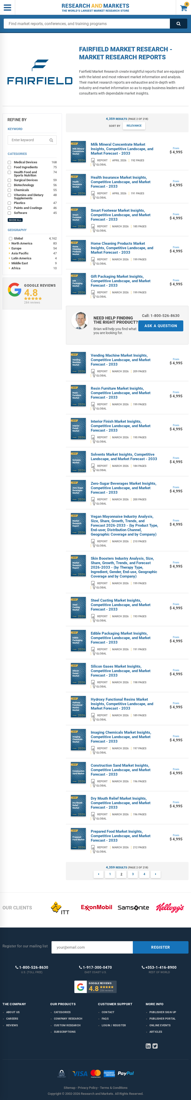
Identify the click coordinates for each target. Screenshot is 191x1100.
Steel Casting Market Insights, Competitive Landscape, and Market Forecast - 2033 (120, 605)
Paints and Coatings (35, 207)
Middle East (33, 263)
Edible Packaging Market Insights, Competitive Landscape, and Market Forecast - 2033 (120, 638)
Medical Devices (35, 162)
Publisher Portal (162, 1018)
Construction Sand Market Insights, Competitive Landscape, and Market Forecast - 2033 (120, 770)
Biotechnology (35, 185)
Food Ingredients (35, 167)
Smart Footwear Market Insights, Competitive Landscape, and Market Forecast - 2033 (120, 215)
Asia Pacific (33, 253)
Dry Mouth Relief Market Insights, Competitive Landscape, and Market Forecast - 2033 (120, 803)
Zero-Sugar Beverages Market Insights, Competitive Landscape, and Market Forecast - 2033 (123, 488)
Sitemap (69, 1088)
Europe (33, 248)
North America (33, 243)
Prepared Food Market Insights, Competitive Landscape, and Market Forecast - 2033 (120, 836)
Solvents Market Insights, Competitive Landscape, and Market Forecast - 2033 (124, 456)
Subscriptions (65, 1031)
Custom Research (67, 1025)
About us (13, 1012)
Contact (108, 1012)
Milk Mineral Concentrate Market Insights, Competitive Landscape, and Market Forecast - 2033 (122, 149)
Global (35, 238)
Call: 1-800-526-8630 (161, 315)
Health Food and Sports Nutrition (35, 173)
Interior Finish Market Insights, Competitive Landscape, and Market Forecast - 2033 (120, 426)
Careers (12, 1018)
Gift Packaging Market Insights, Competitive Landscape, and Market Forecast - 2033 (120, 281)
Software (35, 212)
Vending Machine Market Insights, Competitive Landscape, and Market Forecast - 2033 (120, 360)
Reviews (12, 1025)
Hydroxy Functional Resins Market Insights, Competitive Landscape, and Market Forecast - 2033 (122, 704)
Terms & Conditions (114, 1088)
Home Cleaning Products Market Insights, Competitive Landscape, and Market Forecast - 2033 (122, 248)
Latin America (33, 258)
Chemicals (35, 190)
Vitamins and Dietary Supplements (35, 196)
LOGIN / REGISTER (114, 1025)
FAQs (105, 1018)
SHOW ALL (15, 220)
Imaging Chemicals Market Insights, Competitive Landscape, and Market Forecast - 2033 (121, 737)
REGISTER (160, 947)
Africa (33, 268)
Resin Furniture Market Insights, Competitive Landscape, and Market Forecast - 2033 (120, 393)
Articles (155, 1031)
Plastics (35, 203)
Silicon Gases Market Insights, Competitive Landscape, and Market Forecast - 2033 (120, 671)
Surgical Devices (35, 180)
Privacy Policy (87, 1088)
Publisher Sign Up (162, 1012)
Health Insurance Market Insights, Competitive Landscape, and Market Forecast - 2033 (120, 182)
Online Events (160, 1025)
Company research (68, 1018)
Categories (62, 1012)
